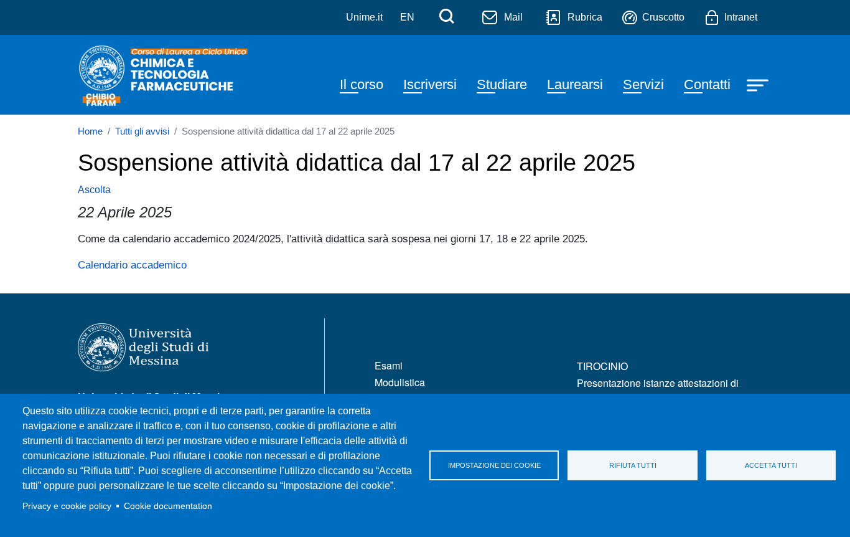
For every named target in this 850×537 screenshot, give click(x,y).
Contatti (707, 84)
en (407, 17)
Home (90, 131)
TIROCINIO (602, 366)
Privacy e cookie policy (66, 506)
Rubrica (584, 17)
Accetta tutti (771, 465)
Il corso (361, 84)
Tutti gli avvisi (142, 131)
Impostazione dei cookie (494, 465)
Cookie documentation (168, 506)
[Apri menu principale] (759, 85)
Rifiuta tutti (632, 465)
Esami (389, 365)
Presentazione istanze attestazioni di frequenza (658, 390)
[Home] (164, 75)
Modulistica (400, 382)
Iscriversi (430, 84)
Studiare (502, 84)
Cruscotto (663, 17)
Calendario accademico (132, 265)
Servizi (643, 84)
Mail (513, 17)
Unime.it (364, 17)
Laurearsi (575, 84)
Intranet (740, 17)
